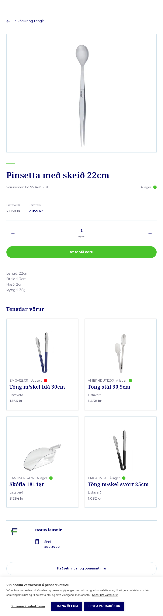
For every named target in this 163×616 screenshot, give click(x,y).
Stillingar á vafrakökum (28, 606)
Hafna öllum (67, 606)
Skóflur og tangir (29, 21)
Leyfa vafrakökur (104, 606)
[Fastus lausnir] (14, 541)
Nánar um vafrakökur (105, 595)
